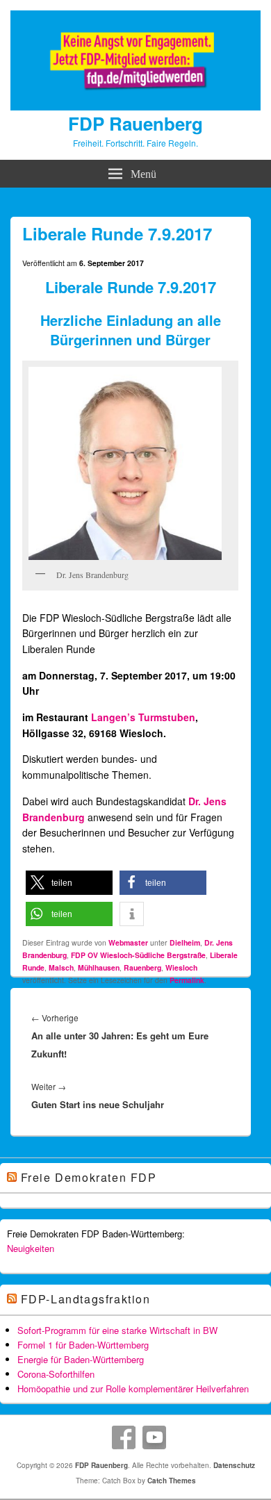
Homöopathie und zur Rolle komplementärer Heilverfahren (133, 1388)
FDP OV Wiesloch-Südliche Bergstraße (138, 955)
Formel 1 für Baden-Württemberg (83, 1344)
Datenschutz (234, 1465)
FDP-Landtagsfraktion (86, 1299)
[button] (69, 883)
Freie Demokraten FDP (89, 1177)
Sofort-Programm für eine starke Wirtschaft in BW (117, 1330)
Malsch (61, 967)
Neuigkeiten (30, 1248)
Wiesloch (181, 967)
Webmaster (128, 942)
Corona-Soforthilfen (56, 1374)
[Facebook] (124, 1437)
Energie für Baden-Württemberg (80, 1359)
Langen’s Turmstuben (143, 717)
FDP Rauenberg (135, 123)
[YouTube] (154, 1437)
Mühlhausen (99, 967)
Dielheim (185, 942)
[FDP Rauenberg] (135, 106)
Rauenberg (142, 967)
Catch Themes (171, 1480)
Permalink (187, 980)
